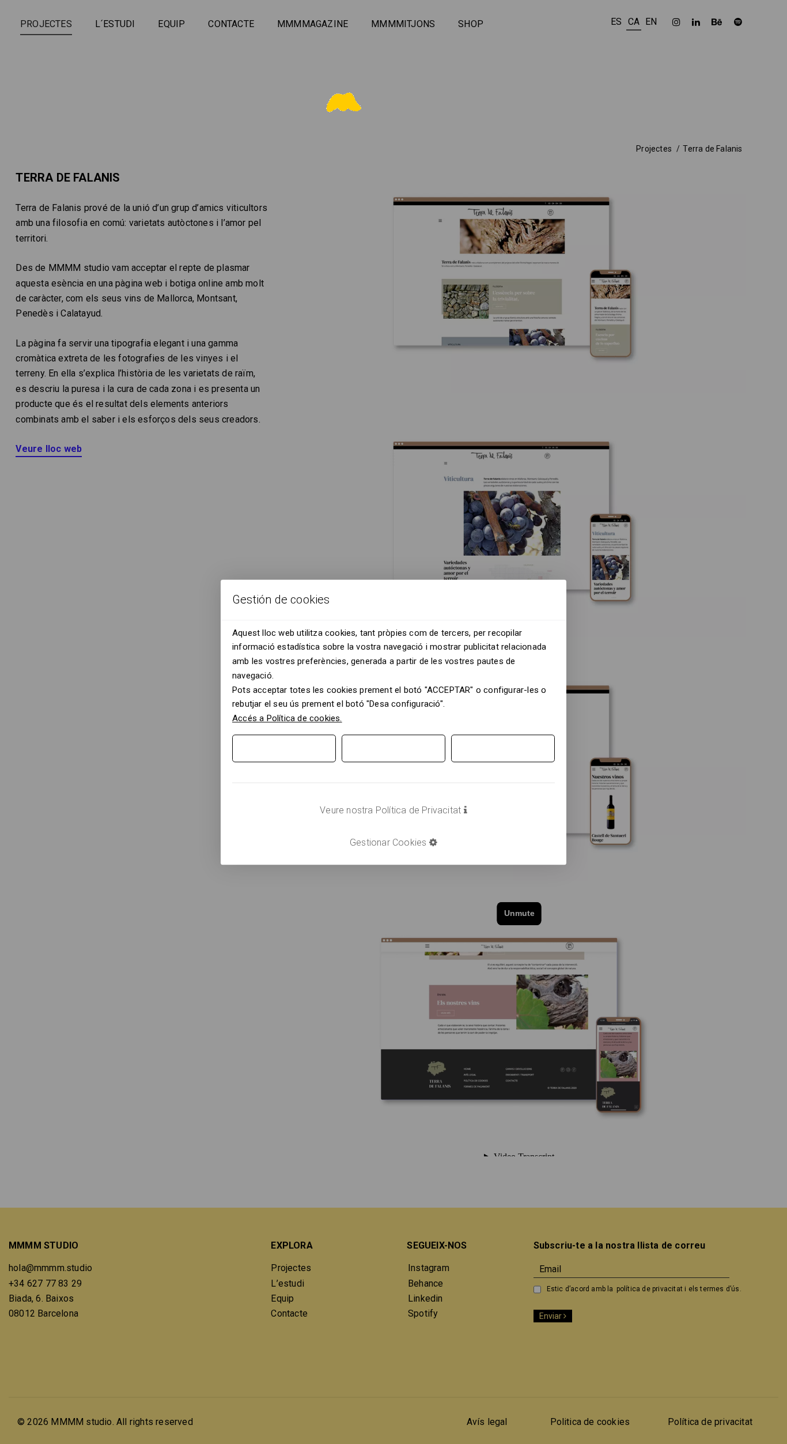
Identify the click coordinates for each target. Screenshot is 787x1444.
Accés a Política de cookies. (287, 718)
